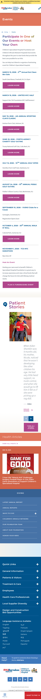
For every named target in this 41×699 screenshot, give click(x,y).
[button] (33, 695)
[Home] (12, 8)
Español (24, 644)
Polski (5, 641)
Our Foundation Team (12, 524)
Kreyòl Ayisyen (27, 631)
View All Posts (9, 443)
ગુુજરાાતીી (6, 631)
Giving (6, 32)
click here (20, 660)
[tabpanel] (20, 326)
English (6, 624)
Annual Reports (10, 508)
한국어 (5, 637)
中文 (22, 637)
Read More (27, 410)
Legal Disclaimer (19, 690)
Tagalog (6, 628)
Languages (11, 690)
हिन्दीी (4, 634)
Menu (4, 696)
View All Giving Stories (31, 427)
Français (24, 628)
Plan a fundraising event (21, 285)
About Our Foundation (13, 530)
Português (25, 641)
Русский (6, 644)
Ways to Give (8, 513)
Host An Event (8, 262)
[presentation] (31, 379)
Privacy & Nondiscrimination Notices (20, 687)
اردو (4, 647)
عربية (22, 624)
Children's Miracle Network (15, 519)
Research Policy (27, 690)
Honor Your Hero (11, 535)
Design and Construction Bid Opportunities (15, 611)
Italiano (24, 634)
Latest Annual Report (13, 502)
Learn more (13, 85)
